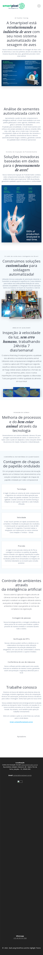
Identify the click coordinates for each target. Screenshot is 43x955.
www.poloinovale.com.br (29, 765)
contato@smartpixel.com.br (22, 775)
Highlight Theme (35, 948)
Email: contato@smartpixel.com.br (21, 722)
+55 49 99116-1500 (20, 938)
